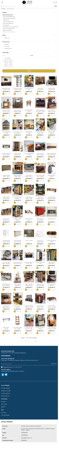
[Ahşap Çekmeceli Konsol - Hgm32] (6, 168)
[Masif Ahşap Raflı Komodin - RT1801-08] (29, 320)
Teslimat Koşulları (5, 388)
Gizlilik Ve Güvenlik (5, 390)
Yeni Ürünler (4, 404)
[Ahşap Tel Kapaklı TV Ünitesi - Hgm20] (6, 146)
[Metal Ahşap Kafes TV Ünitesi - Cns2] (29, 255)
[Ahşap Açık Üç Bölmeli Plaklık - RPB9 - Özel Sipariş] (40, 233)
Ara (55, 6)
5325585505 (24, 440)
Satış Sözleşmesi (5, 396)
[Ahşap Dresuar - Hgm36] (6, 320)
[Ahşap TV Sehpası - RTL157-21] (18, 298)
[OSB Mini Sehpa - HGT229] (29, 124)
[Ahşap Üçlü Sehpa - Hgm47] (29, 211)
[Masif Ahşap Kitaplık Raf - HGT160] (18, 320)
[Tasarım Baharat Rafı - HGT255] (6, 124)
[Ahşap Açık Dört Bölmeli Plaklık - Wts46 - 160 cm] (6, 190)
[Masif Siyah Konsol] (52, 211)
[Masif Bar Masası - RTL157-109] (52, 124)
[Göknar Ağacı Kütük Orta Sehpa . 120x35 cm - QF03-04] (52, 320)
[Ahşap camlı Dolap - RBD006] (18, 211)
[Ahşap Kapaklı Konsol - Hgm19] (52, 233)
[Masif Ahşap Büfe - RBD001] (40, 320)
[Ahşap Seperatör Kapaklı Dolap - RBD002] (52, 255)
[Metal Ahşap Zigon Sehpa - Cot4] (40, 124)
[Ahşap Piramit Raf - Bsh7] (29, 81)
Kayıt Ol (54, 363)
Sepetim (3, 406)
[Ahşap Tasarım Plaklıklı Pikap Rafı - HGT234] (6, 298)
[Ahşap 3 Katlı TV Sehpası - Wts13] (52, 81)
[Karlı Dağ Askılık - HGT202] (52, 168)
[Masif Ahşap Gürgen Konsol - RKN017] (40, 168)
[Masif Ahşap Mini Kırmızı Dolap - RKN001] (40, 211)
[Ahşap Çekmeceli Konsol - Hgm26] (18, 233)
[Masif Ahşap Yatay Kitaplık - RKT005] (29, 277)
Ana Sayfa (3, 8)
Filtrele (29, 71)
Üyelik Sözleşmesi (5, 393)
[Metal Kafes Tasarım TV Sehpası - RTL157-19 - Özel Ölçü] (6, 81)
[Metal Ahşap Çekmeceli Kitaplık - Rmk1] (40, 190)
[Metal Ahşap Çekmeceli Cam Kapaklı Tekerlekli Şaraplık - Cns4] (40, 81)
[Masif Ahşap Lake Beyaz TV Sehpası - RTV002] (6, 277)
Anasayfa (3, 401)
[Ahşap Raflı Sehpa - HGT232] (29, 103)
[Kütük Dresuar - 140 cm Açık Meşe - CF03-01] (18, 124)
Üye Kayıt (3, 412)
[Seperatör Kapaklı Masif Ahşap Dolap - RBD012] (40, 277)
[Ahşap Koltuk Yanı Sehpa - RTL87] (40, 298)
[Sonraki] (38, 341)
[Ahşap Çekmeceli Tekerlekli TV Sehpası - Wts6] (52, 190)
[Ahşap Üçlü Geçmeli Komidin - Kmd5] (6, 103)
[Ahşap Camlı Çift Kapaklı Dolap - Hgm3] (18, 146)
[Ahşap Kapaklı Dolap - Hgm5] (40, 255)
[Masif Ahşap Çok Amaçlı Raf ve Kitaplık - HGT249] (18, 277)
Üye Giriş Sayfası (5, 415)
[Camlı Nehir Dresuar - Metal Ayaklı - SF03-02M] (18, 255)
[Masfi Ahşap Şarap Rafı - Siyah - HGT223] (40, 103)
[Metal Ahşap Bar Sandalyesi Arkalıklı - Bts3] (18, 103)
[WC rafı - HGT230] (29, 233)
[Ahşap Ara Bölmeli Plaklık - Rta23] (18, 168)
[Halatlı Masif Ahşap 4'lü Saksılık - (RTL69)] (18, 81)
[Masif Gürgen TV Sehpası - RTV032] (52, 103)
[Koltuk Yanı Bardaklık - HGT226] (29, 146)
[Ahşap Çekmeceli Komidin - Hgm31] (6, 233)
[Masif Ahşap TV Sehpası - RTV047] (29, 168)
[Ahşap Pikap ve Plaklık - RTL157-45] (40, 146)
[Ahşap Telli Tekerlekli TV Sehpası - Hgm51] (29, 298)
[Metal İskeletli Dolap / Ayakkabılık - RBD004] (18, 190)
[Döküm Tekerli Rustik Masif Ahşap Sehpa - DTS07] (52, 146)
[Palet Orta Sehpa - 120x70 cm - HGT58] (52, 298)
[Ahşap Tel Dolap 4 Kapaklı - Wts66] (29, 190)
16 (35, 341)
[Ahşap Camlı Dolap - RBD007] (52, 277)
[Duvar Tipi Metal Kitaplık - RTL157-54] (6, 255)
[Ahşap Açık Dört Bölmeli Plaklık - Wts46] (6, 211)
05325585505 (24, 432)
